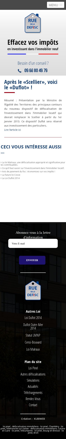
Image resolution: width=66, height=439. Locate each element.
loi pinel (6, 426)
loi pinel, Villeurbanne (22, 430)
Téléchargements (33, 392)
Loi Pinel (33, 368)
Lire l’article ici (12, 129)
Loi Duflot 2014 (33, 317)
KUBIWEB (39, 418)
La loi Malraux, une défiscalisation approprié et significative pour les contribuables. (33, 163)
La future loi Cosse (11, 174)
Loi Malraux (33, 349)
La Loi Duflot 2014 (11, 178)
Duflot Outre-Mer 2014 (33, 326)
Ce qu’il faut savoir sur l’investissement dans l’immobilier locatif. (33, 168)
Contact (33, 405)
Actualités (33, 386)
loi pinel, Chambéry (49, 426)
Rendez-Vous (33, 398)
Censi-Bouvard (33, 342)
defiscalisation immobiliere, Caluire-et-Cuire (34, 429)
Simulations (33, 380)
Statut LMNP (33, 335)
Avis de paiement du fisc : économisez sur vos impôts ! (28, 171)
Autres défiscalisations (33, 374)
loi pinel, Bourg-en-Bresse (47, 430)
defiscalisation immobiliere (25, 426)
